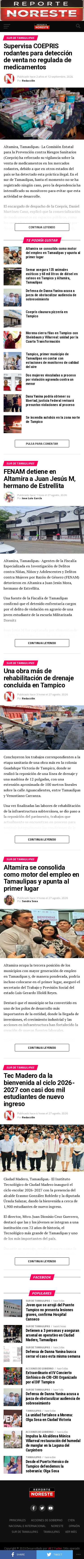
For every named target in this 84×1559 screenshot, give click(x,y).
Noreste (57, 1526)
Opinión (74, 1526)
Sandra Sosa (30, 901)
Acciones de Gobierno (46, 1520)
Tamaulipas (51, 1531)
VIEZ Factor (55, 1548)
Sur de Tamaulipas (25, 1531)
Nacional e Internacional (27, 1526)
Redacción (28, 80)
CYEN (71, 1520)
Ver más (71, 1531)
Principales (17, 1520)
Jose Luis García (32, 498)
